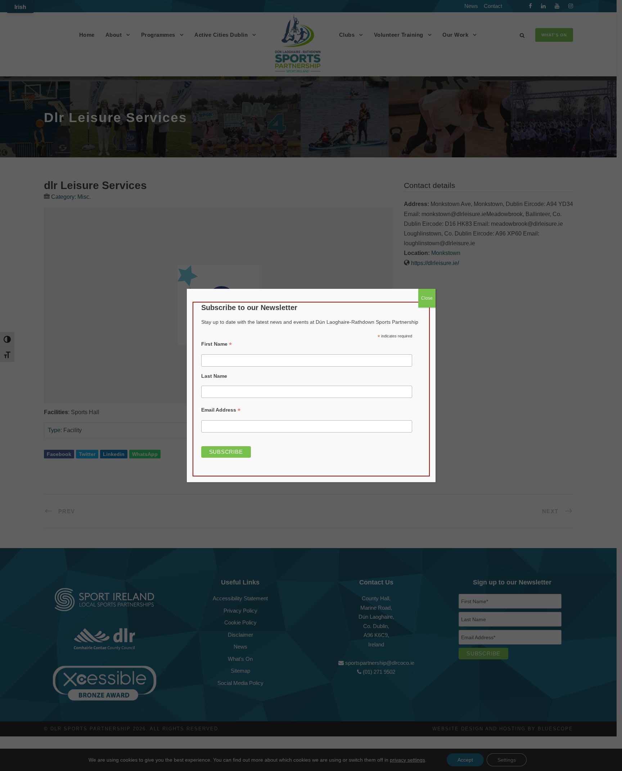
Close (427, 298)
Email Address (220, 410)
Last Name (214, 376)
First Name (216, 344)
